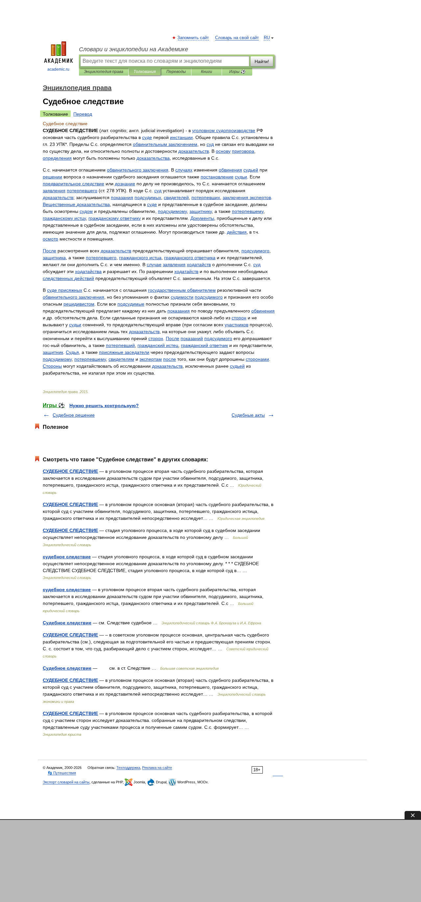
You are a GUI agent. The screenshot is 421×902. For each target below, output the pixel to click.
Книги (206, 71)
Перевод (82, 114)
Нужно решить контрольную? (104, 405)
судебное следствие (67, 556)
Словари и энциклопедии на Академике (133, 49)
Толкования (145, 71)
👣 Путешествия (62, 773)
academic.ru (58, 69)
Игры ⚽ (237, 71)
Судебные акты (248, 415)
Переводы (176, 71)
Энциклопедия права (103, 71)
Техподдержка (128, 768)
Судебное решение (74, 415)
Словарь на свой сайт (237, 37)
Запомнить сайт (193, 37)
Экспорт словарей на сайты (66, 782)
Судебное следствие (67, 622)
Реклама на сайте (157, 768)
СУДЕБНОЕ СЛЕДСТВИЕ (70, 471)
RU (267, 37)
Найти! (262, 61)
